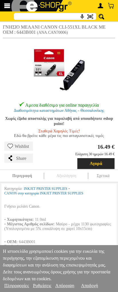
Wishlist (22, 146)
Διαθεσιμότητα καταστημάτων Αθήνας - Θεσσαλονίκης (59, 110)
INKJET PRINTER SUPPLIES (45, 189)
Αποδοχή (89, 285)
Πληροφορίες (16, 285)
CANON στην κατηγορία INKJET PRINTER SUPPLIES (43, 193)
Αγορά (96, 163)
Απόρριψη (64, 285)
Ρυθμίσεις (42, 285)
